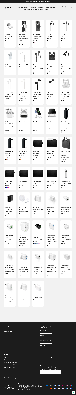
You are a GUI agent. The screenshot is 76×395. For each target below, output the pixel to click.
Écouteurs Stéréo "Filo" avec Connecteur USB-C (38, 67)
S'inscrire (50, 372)
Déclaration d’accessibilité (9, 367)
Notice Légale (7, 357)
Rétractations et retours (45, 340)
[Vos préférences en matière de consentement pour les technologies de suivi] (73, 392)
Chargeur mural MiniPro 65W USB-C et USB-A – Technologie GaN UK (52, 269)
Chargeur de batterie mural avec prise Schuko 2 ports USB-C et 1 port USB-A (23, 239)
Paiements (42, 335)
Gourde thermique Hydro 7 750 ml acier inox (9, 153)
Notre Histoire (7, 329)
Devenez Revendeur (8, 331)
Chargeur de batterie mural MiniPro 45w (50, 209)
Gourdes (52, 7)
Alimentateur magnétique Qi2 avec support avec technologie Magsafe (24, 38)
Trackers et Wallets (53, 5)
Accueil (5, 13)
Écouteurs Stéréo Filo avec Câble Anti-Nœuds (9, 94)
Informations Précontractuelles (11, 359)
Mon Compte (43, 330)
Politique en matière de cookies (11, 362)
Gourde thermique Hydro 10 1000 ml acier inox (23, 153)
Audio (41, 9)
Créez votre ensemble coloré (21, 5)
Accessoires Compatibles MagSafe (39, 7)
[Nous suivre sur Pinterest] (12, 378)
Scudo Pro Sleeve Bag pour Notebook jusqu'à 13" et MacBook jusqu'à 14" (65, 155)
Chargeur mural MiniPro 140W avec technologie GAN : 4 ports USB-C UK (52, 239)
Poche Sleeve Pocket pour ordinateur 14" (36, 153)
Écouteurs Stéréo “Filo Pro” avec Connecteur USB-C (66, 67)
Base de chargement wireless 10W (50, 124)
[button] (13, 22)
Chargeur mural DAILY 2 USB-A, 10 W (38, 298)
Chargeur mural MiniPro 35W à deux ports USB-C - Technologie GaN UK (24, 269)
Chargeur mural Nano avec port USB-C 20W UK (23, 298)
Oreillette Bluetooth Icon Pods (9, 67)
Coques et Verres (35, 5)
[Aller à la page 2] (49, 311)
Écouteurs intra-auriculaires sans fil (51, 67)
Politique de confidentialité (10, 364)
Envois (41, 337)
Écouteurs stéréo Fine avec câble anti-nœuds (37, 94)
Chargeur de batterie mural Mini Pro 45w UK (38, 209)
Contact (41, 347)
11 (44, 311)
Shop (9, 13)
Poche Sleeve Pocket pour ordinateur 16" (50, 153)
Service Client (43, 345)
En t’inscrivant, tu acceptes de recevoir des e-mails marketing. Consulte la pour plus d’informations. (50, 367)
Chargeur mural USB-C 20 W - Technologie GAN (37, 237)
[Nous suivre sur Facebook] (4, 378)
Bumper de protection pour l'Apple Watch (9, 209)
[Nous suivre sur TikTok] (16, 378)
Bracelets (44, 5)
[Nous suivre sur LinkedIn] (19, 378)
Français (31, 383)
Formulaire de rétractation (46, 343)
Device (46, 9)
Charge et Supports (23, 7)
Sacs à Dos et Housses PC (31, 9)
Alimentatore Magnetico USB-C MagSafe (37, 36)
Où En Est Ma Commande (46, 333)
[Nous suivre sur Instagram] (8, 378)
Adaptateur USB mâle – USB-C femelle (9, 36)
